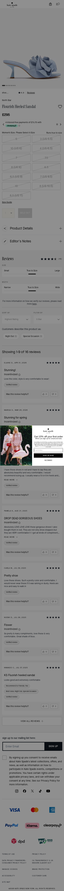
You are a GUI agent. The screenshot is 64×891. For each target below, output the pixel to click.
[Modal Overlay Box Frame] (32, 445)
